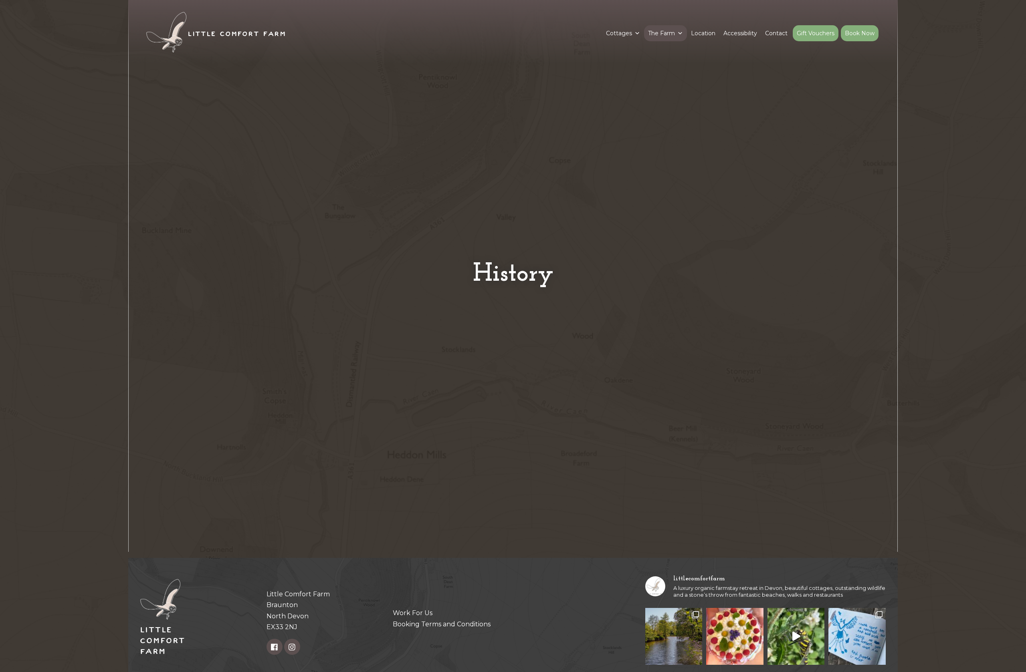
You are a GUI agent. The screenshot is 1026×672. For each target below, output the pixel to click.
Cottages (619, 33)
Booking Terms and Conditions (442, 624)
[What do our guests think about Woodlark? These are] (857, 636)
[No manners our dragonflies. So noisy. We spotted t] (796, 636)
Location (703, 33)
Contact (776, 33)
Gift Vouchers (815, 33)
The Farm (661, 33)
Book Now (860, 33)
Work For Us (412, 613)
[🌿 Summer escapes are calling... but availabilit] (673, 636)
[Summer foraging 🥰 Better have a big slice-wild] (734, 636)
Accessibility (740, 33)
